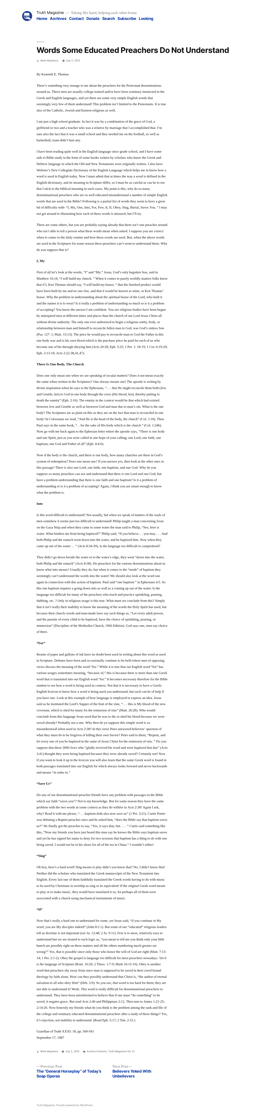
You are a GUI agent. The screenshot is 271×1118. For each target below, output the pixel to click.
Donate (93, 18)
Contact (76, 18)
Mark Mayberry (49, 60)
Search (108, 18)
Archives (58, 18)
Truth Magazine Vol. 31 (121, 1051)
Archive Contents (97, 1051)
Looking (146, 18)
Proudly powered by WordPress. (74, 1105)
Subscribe (126, 18)
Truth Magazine (50, 12)
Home (42, 18)
